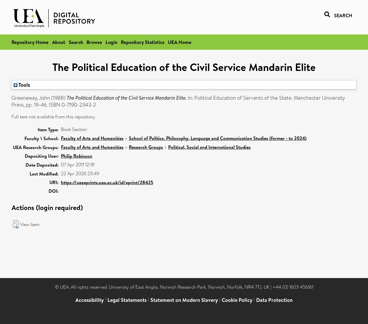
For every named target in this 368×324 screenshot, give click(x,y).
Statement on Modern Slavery (184, 300)
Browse (94, 42)
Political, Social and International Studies (209, 147)
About (58, 42)
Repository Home (30, 42)
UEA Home (179, 42)
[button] (15, 224)
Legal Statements (127, 300)
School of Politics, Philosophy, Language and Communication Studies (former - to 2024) (217, 138)
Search (76, 42)
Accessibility (89, 300)
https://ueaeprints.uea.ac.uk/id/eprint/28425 (107, 182)
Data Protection (274, 300)
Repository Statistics (142, 42)
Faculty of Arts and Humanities (92, 138)
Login (111, 42)
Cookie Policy (237, 300)
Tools (24, 84)
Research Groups (146, 147)
